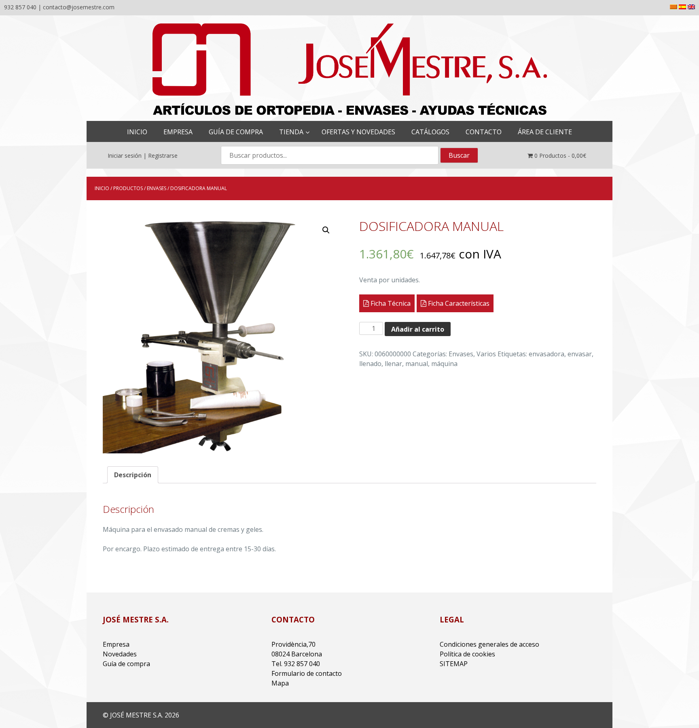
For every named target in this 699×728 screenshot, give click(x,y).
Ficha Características (457, 303)
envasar (580, 353)
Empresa (116, 644)
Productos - (560, 155)
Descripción (132, 474)
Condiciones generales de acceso (489, 644)
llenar (393, 363)
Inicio (102, 188)
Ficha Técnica (390, 303)
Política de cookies (467, 654)
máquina (444, 363)
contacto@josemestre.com (78, 7)
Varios (486, 353)
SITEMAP (454, 663)
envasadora (546, 353)
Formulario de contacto (306, 673)
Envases (156, 188)
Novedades (120, 654)
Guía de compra (126, 663)
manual (416, 363)
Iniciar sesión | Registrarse (143, 155)
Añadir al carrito (417, 329)
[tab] (132, 474)
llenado (370, 363)
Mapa (280, 683)
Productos (128, 188)
